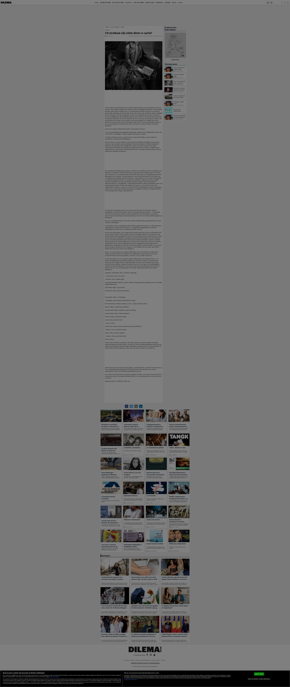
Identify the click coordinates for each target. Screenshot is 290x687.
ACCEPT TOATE (259, 674)
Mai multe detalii (54, 676)
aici (29, 682)
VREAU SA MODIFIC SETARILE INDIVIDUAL (259, 679)
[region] (145, 678)
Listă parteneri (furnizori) (130, 679)
